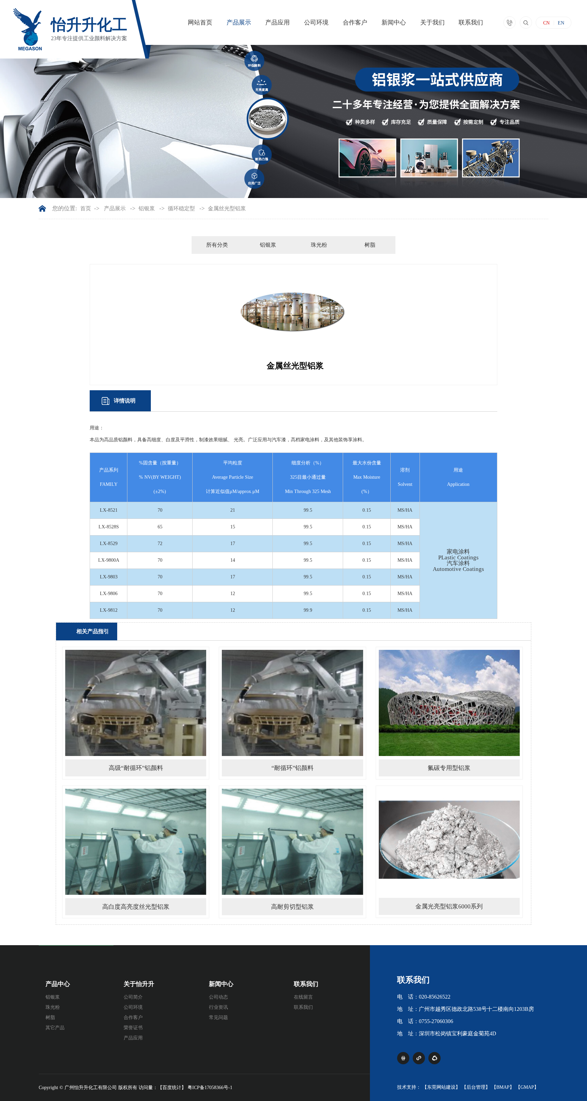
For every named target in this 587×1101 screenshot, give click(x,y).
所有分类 (217, 245)
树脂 (369, 245)
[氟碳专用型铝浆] (449, 754)
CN (546, 23)
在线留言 (303, 997)
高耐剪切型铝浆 (292, 906)
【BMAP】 (503, 1087)
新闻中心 (393, 22)
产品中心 (58, 984)
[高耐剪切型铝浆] (292, 893)
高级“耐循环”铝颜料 (136, 768)
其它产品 (55, 1027)
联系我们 (471, 22)
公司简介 (133, 997)
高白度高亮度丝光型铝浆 (136, 906)
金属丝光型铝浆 (227, 208)
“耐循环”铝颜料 (292, 768)
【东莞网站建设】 (441, 1087)
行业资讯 (218, 1007)
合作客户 (355, 22)
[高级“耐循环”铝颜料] (135, 754)
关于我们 (432, 22)
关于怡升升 (139, 984)
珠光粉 (319, 245)
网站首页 (200, 22)
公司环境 (316, 22)
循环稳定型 (181, 208)
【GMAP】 (527, 1087)
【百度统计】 (172, 1087)
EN (561, 23)
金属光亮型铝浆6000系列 (449, 906)
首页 (85, 208)
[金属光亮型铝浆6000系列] (449, 892)
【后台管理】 (476, 1087)
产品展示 (239, 22)
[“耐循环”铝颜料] (292, 754)
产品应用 (277, 22)
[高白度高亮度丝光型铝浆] (135, 893)
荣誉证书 (133, 1027)
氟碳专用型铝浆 (449, 768)
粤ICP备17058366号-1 (210, 1087)
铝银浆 (147, 208)
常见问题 (218, 1017)
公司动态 (218, 997)
